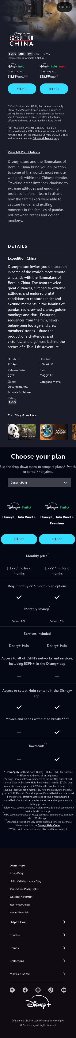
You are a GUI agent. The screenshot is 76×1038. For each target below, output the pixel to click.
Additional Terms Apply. (46, 138)
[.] (12, 990)
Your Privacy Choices (20, 904)
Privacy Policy (16, 873)
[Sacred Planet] (54, 431)
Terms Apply (12, 771)
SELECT (22, 88)
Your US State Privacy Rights (24, 889)
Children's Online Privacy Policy (25, 881)
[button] (38, 922)
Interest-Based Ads (19, 912)
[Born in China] (22, 431)
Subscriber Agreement (21, 897)
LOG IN (64, 7)
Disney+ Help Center (49, 825)
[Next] (68, 431)
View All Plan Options (24, 152)
